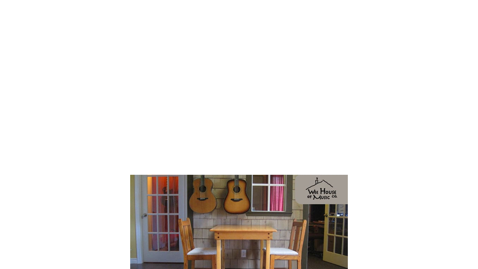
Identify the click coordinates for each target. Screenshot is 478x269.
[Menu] (467, 10)
